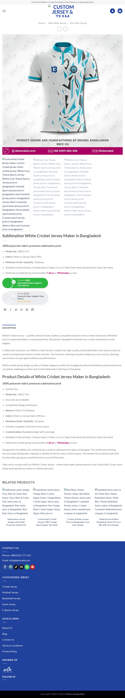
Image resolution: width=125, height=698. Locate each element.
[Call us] (27, 567)
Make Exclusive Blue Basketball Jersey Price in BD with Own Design (109, 522)
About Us (7, 627)
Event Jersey (9, 604)
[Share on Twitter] (16, 309)
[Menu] (4, 11)
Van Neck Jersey (78, 22)
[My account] (112, 10)
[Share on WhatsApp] (5, 309)
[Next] (116, 94)
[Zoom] (6, 151)
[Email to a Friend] (21, 309)
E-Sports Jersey (10, 610)
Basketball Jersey (11, 598)
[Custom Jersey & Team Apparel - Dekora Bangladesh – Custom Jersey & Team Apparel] (62, 11)
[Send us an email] (21, 567)
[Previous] (8, 94)
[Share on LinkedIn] (32, 309)
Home (41, 22)
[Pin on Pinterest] (27, 309)
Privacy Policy (9, 651)
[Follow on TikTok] (16, 567)
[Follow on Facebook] (5, 567)
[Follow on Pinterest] (32, 567)
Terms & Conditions (12, 645)
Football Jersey (10, 592)
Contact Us (8, 639)
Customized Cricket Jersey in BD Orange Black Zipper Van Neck (47, 522)
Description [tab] (9, 328)
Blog (4, 633)
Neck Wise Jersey (57, 22)
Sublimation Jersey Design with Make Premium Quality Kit (16, 522)
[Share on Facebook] (10, 309)
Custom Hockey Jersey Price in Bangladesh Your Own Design (78, 522)
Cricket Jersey (9, 586)
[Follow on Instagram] (10, 567)
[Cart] (120, 10)
